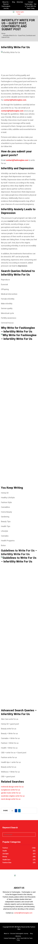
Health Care (6, 859)
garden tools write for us (11, 793)
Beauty (5, 856)
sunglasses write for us (10, 790)
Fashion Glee (7, 862)
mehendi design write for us (12, 787)
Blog (13, 2)
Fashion (5, 848)
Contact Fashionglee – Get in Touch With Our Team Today (30, 5)
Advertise (20, 2)
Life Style (6, 853)
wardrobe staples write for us (13, 796)
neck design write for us (10, 799)
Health (5, 851)
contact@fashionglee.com (15, 100)
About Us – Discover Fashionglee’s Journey (6, 5)
